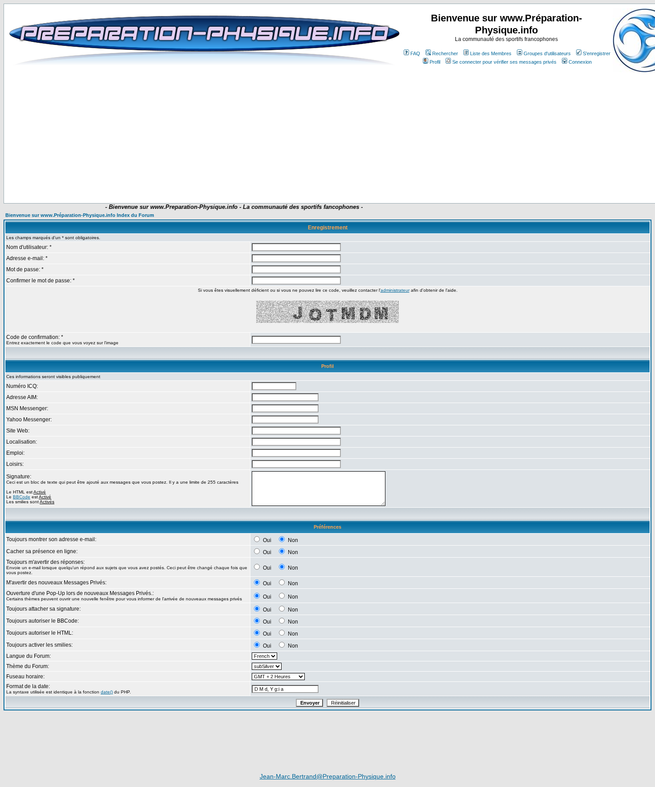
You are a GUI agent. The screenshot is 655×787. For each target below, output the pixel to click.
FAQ (415, 53)
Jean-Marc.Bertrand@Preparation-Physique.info (328, 776)
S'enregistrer (596, 53)
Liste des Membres (491, 53)
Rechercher (445, 53)
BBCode (21, 496)
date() (107, 691)
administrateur (395, 290)
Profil (435, 62)
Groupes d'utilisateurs (547, 53)
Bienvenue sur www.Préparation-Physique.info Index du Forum (79, 215)
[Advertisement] (186, 177)
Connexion (580, 62)
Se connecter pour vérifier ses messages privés (504, 62)
